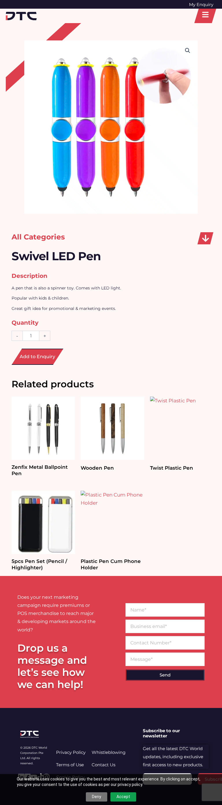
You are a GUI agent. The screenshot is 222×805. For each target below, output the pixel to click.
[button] (205, 238)
